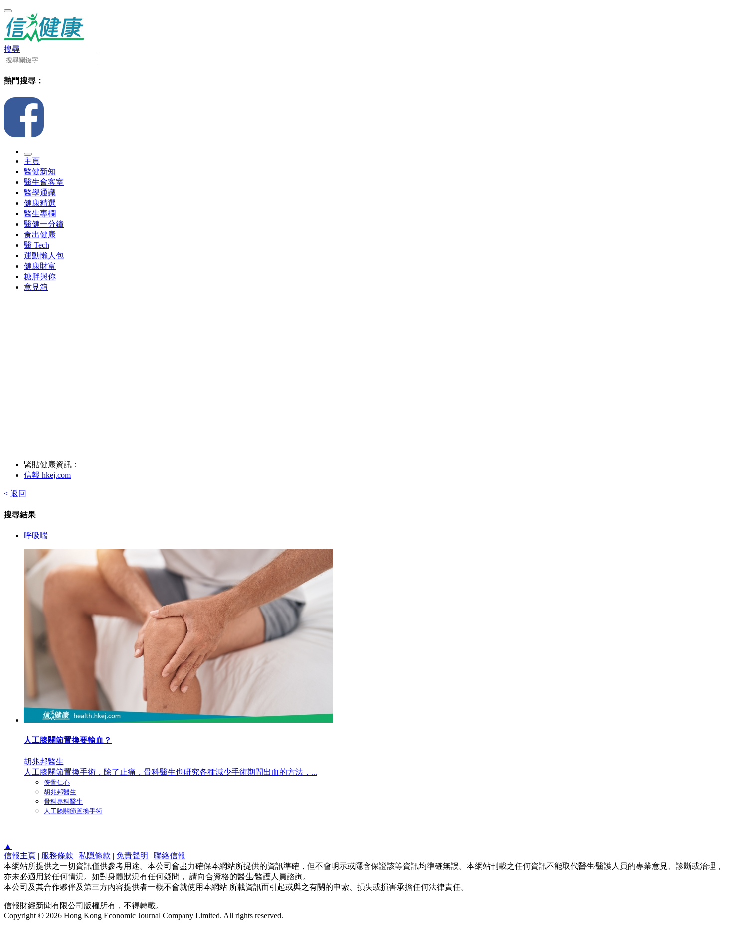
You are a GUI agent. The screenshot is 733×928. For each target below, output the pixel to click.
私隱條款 (95, 855)
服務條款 (57, 855)
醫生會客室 (44, 182)
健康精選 (40, 203)
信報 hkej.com (47, 475)
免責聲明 (132, 855)
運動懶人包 (44, 255)
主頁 (32, 161)
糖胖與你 (40, 276)
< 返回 (15, 493)
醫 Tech (36, 245)
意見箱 (36, 287)
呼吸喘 (36, 535)
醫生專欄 (40, 213)
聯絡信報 (169, 855)
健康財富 (40, 266)
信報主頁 (20, 855)
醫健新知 (40, 171)
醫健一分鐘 (44, 224)
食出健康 (40, 234)
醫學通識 (40, 192)
